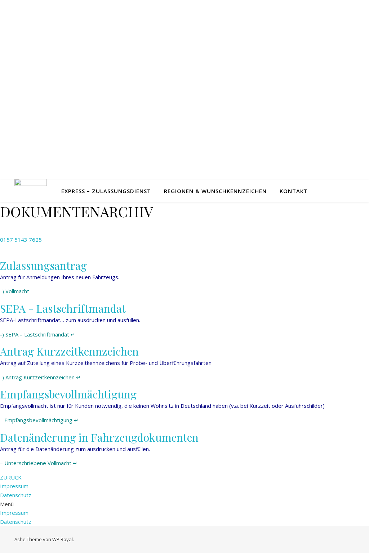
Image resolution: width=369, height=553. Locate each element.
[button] (21, 239)
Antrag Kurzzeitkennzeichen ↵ (43, 377)
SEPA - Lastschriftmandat (63, 308)
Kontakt (294, 191)
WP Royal (62, 539)
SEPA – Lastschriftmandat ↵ (40, 334)
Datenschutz (15, 495)
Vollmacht (17, 291)
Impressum (14, 486)
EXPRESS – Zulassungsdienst (106, 191)
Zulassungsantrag (43, 265)
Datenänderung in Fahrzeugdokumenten (99, 437)
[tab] (184, 265)
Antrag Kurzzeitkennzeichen (69, 351)
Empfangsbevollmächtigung (68, 394)
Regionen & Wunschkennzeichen (215, 191)
